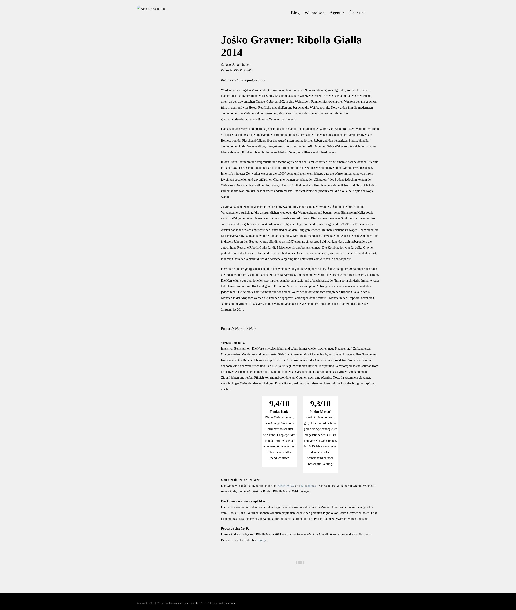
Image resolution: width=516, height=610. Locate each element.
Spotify (261, 540)
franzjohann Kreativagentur (184, 602)
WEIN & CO (285, 485)
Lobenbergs (308, 485)
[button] (372, 12)
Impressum (230, 602)
